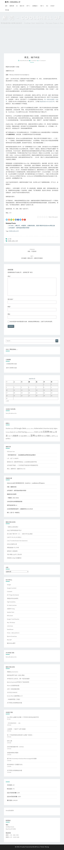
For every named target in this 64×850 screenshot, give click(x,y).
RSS (47, 6)
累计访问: (10, 800)
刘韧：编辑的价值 (11, 487)
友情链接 (34, 6)
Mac (48, 428)
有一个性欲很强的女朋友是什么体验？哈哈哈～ (20, 735)
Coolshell (9, 591)
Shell (20, 432)
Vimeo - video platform (13, 633)
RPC (15, 432)
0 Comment (42, 60)
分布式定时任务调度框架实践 (14, 501)
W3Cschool (10, 615)
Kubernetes (38, 428)
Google (19, 428)
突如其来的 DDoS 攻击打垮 (47, 101)
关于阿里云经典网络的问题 (14, 770)
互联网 (11, 231)
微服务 (15, 436)
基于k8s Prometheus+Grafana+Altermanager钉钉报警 (22, 758)
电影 (36, 436)
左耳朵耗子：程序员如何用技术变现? (19, 228)
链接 (15, 364)
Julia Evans (10, 626)
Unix (33, 432)
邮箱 (9, 306)
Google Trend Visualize (13, 619)
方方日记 (28, 436)
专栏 (41, 6)
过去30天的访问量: (12, 796)
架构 (14, 231)
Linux (45, 428)
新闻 (25, 436)
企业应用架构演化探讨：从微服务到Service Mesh (20, 509)
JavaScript (28, 428)
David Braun (10, 629)
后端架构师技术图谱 (12, 752)
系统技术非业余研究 (12, 598)
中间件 (36, 432)
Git (15, 428)
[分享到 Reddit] (22, 219)
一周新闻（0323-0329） (13, 498)
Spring (24, 432)
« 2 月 (7, 401)
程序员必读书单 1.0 (12, 505)
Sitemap (52, 6)
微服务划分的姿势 (11, 494)
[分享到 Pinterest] (25, 219)
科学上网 (9, 741)
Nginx (55, 428)
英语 (45, 436)
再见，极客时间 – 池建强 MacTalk (16, 468)
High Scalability (11, 602)
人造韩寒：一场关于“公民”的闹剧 (16, 729)
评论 (9, 276)
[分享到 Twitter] (20, 219)
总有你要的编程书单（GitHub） (16, 746)
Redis (11, 432)
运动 (56, 436)
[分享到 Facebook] (18, 219)
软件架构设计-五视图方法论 (14, 764)
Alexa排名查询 (10, 810)
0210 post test (11, 451)
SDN (17, 432)
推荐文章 (12, 6)
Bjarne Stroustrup (12, 636)
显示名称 (10, 299)
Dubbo (12, 428)
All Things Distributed (13, 595)
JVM (31, 428)
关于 (28, 6)
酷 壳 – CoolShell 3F (12, 2)
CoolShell (34, 60)
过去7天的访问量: (12, 792)
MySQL (52, 428)
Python (8, 432)
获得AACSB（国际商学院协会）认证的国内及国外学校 (22, 462)
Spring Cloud (29, 432)
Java (24, 428)
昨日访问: (10, 789)
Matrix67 (9, 640)
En (16, 6)
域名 (54, 432)
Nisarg (47, 847)
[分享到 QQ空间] (13, 219)
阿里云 (9, 438)
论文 (51, 436)
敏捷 (22, 436)
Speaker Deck (10, 612)
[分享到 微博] (9, 219)
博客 (51, 432)
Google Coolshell (11, 588)
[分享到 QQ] (7, 219)
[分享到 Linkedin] (16, 219)
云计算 (9, 239)
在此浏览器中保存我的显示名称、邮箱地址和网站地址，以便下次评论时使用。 (31, 321)
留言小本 (22, 6)
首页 (6, 6)
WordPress (36, 847)
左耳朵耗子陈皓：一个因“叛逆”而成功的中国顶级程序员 (22, 465)
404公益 (7, 10)
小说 (9, 436)
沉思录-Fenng (11, 608)
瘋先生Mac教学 (11, 643)
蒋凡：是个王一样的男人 (13, 512)
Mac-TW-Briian (11, 622)
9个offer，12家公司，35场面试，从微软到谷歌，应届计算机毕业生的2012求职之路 (32, 225)
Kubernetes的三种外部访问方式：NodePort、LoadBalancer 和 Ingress (26, 483)
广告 (11, 436)
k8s (33, 428)
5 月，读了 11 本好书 (12, 458)
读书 (17, 231)
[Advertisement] (32, 42)
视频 (48, 436)
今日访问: (10, 785)
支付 (20, 436)
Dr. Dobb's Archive (12, 605)
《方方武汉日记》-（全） (14, 723)
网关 (43, 436)
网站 (9, 314)
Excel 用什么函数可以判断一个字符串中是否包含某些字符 (23, 717)
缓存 (39, 436)
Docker (8, 428)
